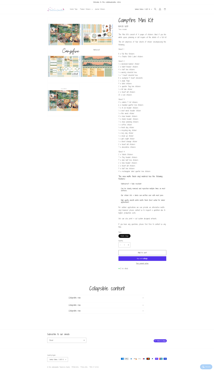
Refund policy (75, 367)
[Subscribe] (84, 340)
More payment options (142, 263)
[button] (86, 9)
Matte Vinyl (124, 236)
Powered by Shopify (65, 367)
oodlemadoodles (55, 367)
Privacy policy (84, 367)
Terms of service (94, 367)
